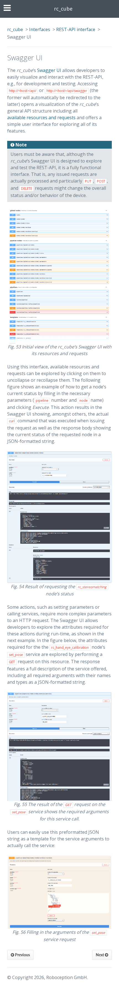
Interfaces (39, 29)
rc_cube (63, 8)
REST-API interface (75, 29)
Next (100, 954)
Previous (22, 954)
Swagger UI (49, 70)
